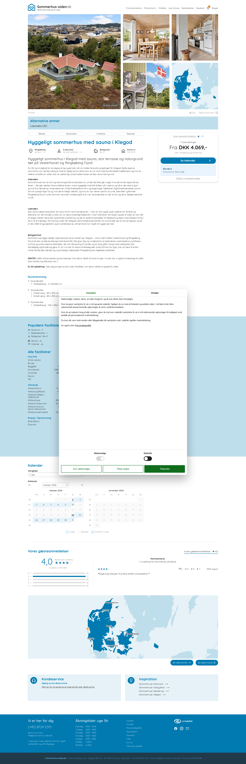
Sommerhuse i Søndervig (151, 691)
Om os (129, 742)
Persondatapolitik (134, 728)
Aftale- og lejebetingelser (188, 178)
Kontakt (129, 724)
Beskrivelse (71, 133)
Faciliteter (101, 133)
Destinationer (188, 8)
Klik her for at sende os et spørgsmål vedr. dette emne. (68, 687)
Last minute (174, 8)
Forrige (29, 485)
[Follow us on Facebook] (176, 728)
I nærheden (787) (38, 125)
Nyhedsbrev (131, 731)
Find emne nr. (150, 8)
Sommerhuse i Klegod (150, 694)
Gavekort (200, 8)
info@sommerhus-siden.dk (40, 735)
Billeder (42, 133)
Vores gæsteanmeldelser (184, 136)
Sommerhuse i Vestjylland (152, 687)
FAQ (128, 739)
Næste (82, 485)
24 (73, 515)
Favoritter (209, 7)
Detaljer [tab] (155, 293)
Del (193, 113)
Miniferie (162, 8)
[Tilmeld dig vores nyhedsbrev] (187, 728)
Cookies (130, 720)
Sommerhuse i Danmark (151, 684)
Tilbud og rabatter (134, 746)
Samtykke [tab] (91, 293)
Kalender (131, 133)
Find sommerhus (134, 8)
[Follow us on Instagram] (181, 728)
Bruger (215, 8)
